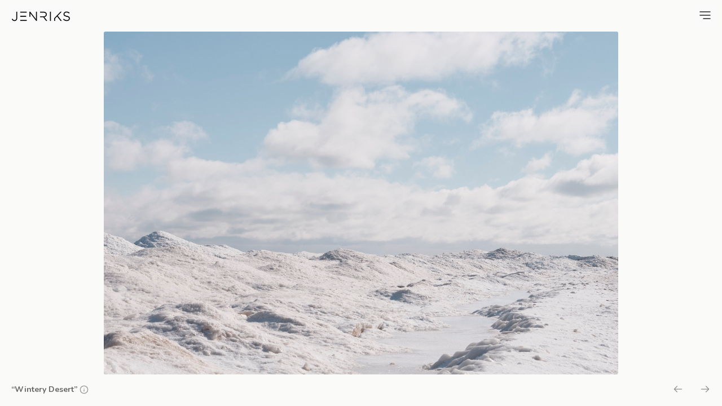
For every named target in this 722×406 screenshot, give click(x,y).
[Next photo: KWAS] (705, 391)
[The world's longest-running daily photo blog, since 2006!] (41, 16)
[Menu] (705, 15)
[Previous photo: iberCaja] (678, 391)
